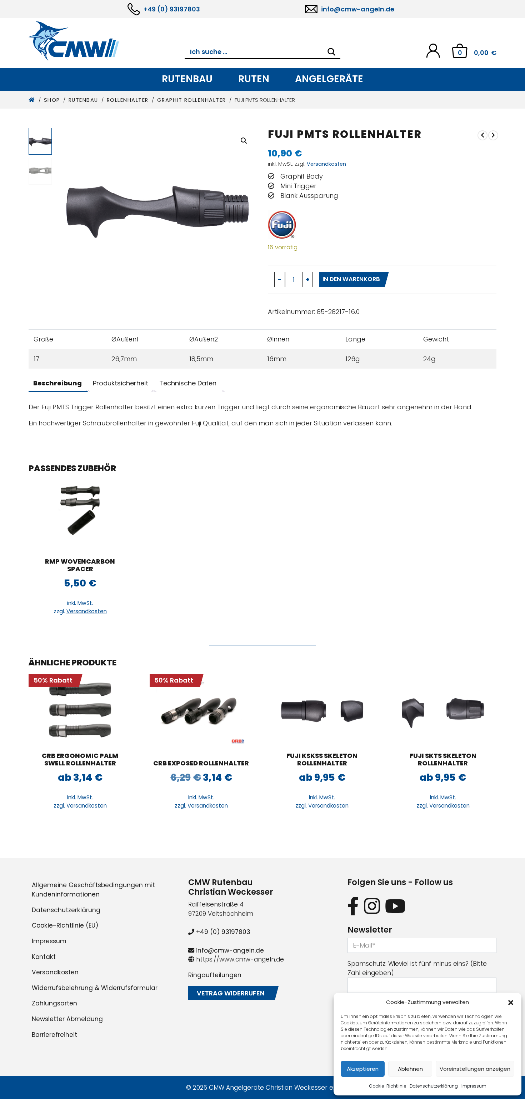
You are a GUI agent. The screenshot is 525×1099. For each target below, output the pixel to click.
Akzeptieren (363, 1069)
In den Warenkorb (351, 279)
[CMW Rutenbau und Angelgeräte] (107, 41)
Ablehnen (410, 1069)
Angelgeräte (329, 78)
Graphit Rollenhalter (191, 100)
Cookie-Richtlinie (387, 1086)
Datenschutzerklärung (434, 1086)
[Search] (331, 52)
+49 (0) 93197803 (172, 9)
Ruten (253, 78)
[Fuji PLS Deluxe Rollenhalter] (483, 135)
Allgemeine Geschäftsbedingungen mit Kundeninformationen (93, 890)
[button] (510, 1002)
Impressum (473, 1086)
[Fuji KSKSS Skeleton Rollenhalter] (322, 709)
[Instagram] (372, 906)
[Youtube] (395, 906)
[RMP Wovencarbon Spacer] (80, 515)
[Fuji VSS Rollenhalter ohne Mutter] (493, 135)
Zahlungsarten (54, 1003)
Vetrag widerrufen (231, 993)
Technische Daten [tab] (187, 383)
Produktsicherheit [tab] (120, 383)
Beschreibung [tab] (57, 383)
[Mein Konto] (433, 50)
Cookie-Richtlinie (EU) (65, 925)
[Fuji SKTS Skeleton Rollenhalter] (443, 709)
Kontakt (44, 957)
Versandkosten (326, 164)
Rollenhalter (128, 100)
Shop (52, 100)
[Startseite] (32, 100)
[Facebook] (353, 906)
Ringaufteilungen (214, 975)
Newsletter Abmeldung (67, 1019)
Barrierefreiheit (54, 1034)
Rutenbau (187, 78)
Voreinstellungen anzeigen (475, 1069)
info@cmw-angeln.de (357, 9)
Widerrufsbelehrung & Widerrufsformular (95, 988)
